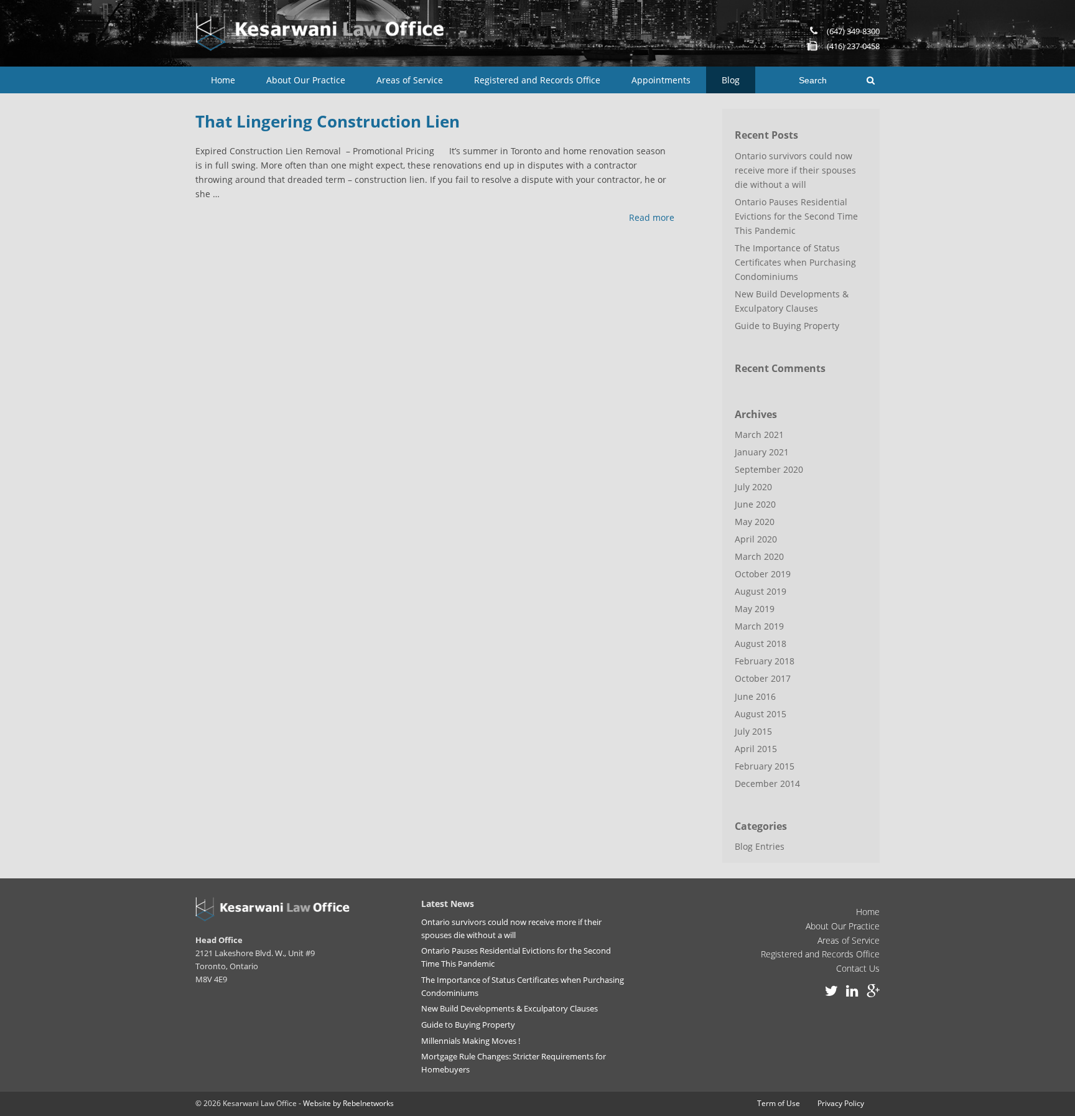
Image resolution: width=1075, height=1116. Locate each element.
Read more (651, 217)
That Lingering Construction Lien (327, 121)
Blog (731, 80)
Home (223, 80)
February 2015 (764, 766)
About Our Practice (305, 80)
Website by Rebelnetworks (348, 1103)
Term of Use (778, 1103)
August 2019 (760, 591)
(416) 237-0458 (853, 46)
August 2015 (760, 714)
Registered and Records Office (537, 80)
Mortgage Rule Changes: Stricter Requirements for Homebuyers (513, 1063)
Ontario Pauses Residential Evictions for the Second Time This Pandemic (796, 216)
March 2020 (759, 556)
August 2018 (760, 643)
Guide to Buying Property (787, 326)
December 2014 (767, 783)
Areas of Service (409, 80)
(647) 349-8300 (853, 31)
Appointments (661, 80)
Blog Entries (759, 846)
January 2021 (762, 452)
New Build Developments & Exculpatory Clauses (792, 301)
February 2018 (764, 661)
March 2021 (759, 434)
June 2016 (755, 696)
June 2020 (755, 504)
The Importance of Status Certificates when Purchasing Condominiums (795, 262)
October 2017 (763, 678)
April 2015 (756, 749)
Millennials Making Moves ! (470, 1040)
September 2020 (769, 469)
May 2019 (755, 609)
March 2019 (759, 626)
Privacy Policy (840, 1103)
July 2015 (753, 731)
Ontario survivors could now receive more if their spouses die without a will (795, 170)
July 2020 (753, 487)
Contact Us (858, 968)
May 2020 (755, 522)
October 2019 (763, 574)
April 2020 (756, 539)
